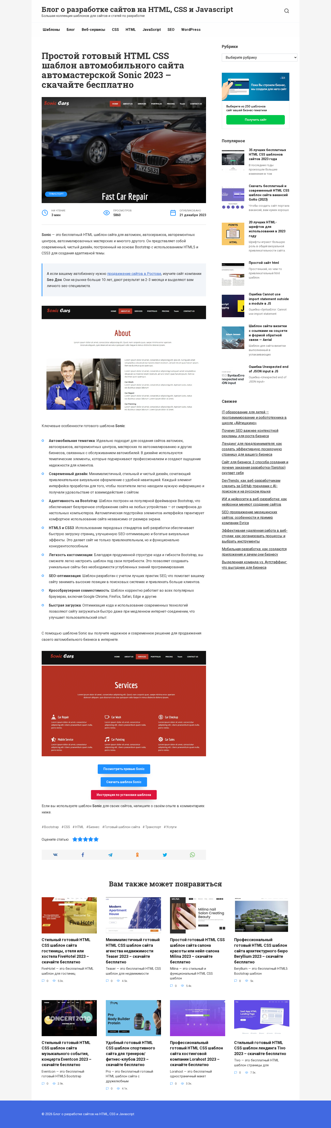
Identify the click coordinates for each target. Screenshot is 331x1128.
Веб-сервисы (93, 29)
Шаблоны (51, 29)
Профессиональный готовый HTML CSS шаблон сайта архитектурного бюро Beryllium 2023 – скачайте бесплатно (261, 951)
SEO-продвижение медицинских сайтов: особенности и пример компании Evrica (249, 517)
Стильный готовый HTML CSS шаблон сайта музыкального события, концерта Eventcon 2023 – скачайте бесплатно (66, 1053)
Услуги (171, 827)
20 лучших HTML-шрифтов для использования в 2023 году (267, 229)
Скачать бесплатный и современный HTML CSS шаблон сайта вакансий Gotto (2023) (269, 193)
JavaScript (152, 29)
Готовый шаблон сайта (122, 827)
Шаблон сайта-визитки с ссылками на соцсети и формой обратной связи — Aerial (268, 333)
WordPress (191, 29)
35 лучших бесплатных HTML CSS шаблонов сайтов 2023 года (267, 154)
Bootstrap (51, 827)
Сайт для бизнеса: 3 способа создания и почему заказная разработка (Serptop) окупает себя (255, 467)
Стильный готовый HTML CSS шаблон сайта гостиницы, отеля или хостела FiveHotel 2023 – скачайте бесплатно (66, 951)
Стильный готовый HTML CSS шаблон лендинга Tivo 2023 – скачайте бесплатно (260, 1048)
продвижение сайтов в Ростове (134, 274)
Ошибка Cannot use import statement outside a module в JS (269, 299)
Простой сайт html (264, 263)
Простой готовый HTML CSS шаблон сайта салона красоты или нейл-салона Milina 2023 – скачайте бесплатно (197, 951)
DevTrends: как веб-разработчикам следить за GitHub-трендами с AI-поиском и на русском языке (251, 486)
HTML (131, 29)
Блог (71, 29)
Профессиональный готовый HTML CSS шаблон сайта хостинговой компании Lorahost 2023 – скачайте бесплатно (196, 1053)
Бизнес (94, 827)
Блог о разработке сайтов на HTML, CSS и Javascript (137, 9)
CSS (115, 29)
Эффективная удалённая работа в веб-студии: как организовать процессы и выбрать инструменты (255, 536)
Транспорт (56, 194)
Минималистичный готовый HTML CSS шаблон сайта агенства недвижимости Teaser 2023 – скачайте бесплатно (133, 951)
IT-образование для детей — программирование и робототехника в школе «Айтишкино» (254, 417)
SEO (171, 29)
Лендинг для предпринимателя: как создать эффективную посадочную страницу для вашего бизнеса (252, 449)
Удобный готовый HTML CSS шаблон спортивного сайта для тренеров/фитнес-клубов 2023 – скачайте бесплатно (130, 1053)
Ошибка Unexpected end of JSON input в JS (268, 369)
